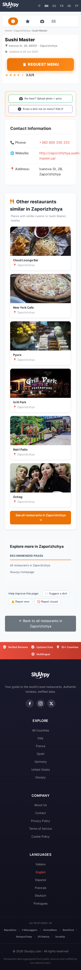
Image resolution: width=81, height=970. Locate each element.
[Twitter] (51, 703)
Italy (40, 738)
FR (61, 6)
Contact (40, 813)
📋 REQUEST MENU (40, 64)
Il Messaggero (29, 930)
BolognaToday (24, 936)
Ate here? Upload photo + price (43, 98)
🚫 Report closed (47, 601)
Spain (40, 753)
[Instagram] (40, 703)
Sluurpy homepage (22, 572)
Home (8, 30)
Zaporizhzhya (22, 30)
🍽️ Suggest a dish (56, 593)
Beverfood (68, 930)
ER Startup (43, 936)
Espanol (40, 880)
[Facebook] (30, 703)
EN (46, 6)
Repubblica (10, 930)
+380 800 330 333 (54, 142)
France (40, 746)
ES (54, 6)
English (40, 872)
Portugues (41, 903)
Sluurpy (40, 777)
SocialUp (60, 936)
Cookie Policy (40, 836)
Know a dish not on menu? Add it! (43, 109)
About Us (40, 805)
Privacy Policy (40, 821)
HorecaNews (50, 930)
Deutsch (40, 895)
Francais (40, 888)
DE (69, 6)
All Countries (40, 730)
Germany (40, 761)
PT (77, 6)
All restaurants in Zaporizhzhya (30, 565)
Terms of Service (40, 828)
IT (39, 6)
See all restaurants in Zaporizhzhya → (41, 517)
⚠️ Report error (20, 601)
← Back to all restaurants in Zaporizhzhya (40, 623)
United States (40, 769)
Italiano (40, 864)
